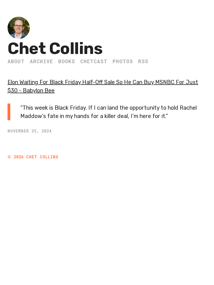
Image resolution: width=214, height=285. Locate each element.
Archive (41, 61)
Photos (123, 61)
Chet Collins (55, 48)
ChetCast (93, 61)
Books (66, 61)
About (16, 61)
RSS (143, 61)
